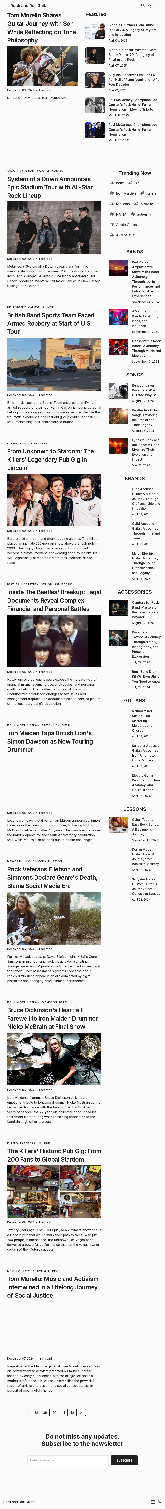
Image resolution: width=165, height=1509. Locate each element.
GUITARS (134, 700)
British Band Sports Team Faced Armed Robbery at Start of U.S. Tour (50, 323)
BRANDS (135, 478)
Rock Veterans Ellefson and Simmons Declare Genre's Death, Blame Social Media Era (52, 877)
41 (63, 1413)
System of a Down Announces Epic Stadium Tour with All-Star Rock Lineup (50, 187)
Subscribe (124, 1460)
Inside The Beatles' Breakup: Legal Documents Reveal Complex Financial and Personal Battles (54, 600)
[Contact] (153, 1501)
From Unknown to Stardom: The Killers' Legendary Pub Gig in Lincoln (50, 460)
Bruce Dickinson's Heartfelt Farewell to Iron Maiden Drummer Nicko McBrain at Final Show (52, 1018)
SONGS (134, 375)
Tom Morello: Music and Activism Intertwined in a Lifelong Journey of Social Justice (52, 1287)
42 (72, 1413)
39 (45, 1413)
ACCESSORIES (135, 592)
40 (54, 1413)
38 (36, 1413)
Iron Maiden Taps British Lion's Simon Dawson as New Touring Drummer (50, 741)
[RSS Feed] (159, 1501)
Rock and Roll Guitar (29, 5)
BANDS (134, 252)
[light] (150, 5)
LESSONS (134, 809)
